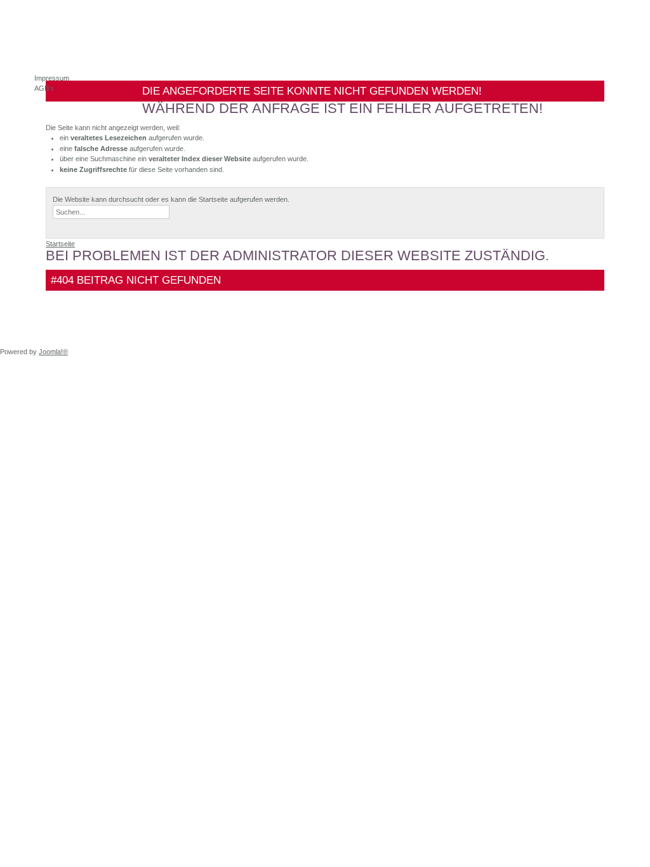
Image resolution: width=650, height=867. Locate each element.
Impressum (51, 78)
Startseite (60, 244)
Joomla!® (53, 351)
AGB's (44, 88)
